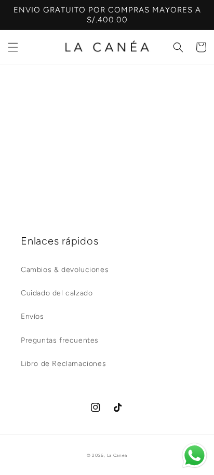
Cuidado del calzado (56, 293)
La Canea (117, 455)
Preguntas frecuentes (60, 340)
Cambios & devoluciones (65, 269)
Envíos (32, 316)
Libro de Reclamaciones (63, 363)
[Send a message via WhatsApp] (194, 455)
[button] (13, 47)
